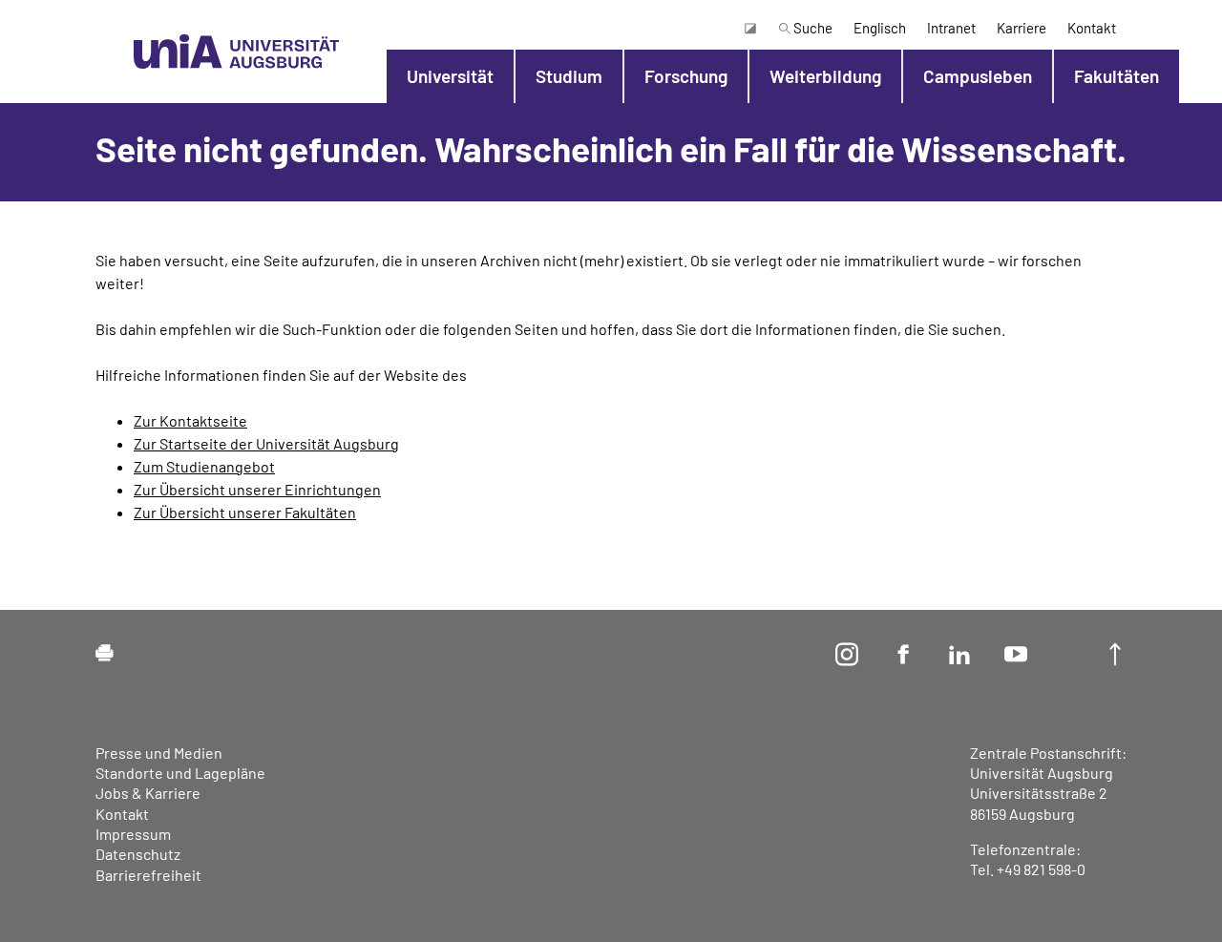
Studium (569, 76)
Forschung (685, 76)
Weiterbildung (825, 76)
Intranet (951, 27)
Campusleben (977, 76)
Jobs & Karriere (147, 793)
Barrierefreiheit (148, 875)
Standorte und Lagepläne (180, 773)
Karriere (1021, 27)
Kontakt (1091, 27)
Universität (450, 76)
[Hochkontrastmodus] (749, 27)
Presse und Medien (158, 752)
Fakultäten (1116, 76)
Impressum (133, 834)
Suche (811, 27)
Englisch (879, 27)
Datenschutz (137, 854)
